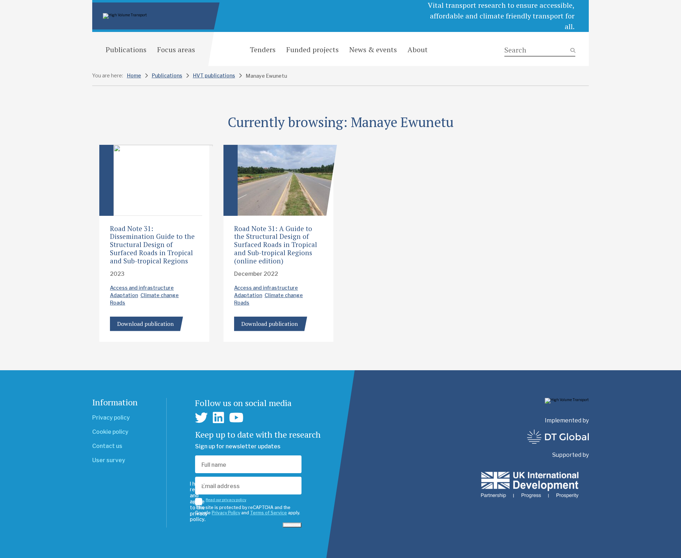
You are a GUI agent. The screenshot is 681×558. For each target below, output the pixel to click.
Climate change (159, 295)
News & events (373, 49)
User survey (108, 460)
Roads (117, 303)
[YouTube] (236, 418)
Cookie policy (110, 431)
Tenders (263, 49)
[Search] (539, 50)
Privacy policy (111, 417)
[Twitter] (201, 418)
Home (134, 75)
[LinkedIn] (218, 418)
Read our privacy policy (226, 500)
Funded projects (312, 49)
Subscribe (292, 525)
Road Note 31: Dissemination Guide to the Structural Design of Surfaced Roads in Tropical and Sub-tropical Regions (152, 244)
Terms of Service (268, 512)
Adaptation (124, 295)
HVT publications (214, 75)
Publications (126, 49)
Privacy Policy (226, 512)
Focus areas (176, 49)
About (418, 49)
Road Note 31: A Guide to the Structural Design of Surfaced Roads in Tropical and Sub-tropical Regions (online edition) (275, 244)
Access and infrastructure (142, 288)
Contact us (107, 446)
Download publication (145, 324)
